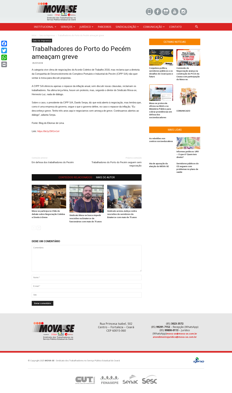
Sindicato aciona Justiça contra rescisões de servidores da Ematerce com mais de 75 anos (122, 214)
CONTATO (175, 27)
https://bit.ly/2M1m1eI (48, 131)
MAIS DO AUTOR (105, 177)
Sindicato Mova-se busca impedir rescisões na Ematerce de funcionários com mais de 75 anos (85, 218)
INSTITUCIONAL (44, 27)
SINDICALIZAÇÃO (126, 27)
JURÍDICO (85, 27)
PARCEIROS (104, 27)
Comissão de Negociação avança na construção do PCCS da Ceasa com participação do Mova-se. (188, 74)
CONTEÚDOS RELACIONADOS (75, 177)
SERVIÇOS (66, 27)
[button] (196, 27)
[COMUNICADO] (188, 96)
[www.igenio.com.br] (198, 362)
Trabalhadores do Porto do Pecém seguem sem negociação (117, 164)
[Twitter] (4, 50)
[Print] (4, 64)
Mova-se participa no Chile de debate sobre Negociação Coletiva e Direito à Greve (48, 214)
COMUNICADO (183, 111)
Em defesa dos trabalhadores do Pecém (53, 162)
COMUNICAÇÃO (152, 27)
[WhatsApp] (4, 57)
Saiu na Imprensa (47, 35)
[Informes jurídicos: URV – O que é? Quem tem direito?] (188, 143)
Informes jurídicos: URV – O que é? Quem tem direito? (187, 154)
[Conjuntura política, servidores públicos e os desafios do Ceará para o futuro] (161, 57)
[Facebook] (4, 43)
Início (34, 35)
